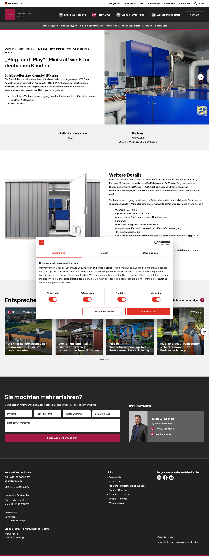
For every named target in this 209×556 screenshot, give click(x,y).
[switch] (87, 299)
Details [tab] (104, 253)
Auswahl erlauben (104, 311)
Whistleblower (116, 502)
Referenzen (184, 3)
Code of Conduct (118, 489)
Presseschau (154, 3)
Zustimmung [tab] (58, 253)
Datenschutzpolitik (118, 494)
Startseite (10, 48)
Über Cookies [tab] (150, 253)
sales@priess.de (13, 480)
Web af (165, 537)
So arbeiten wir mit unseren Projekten (99, 26)
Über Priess (169, 3)
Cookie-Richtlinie (117, 498)
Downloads (129, 3)
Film (141, 3)
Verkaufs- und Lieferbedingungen (126, 485)
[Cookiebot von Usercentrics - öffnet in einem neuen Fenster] (156, 243)
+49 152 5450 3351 (20, 477)
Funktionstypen (49, 26)
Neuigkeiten (114, 3)
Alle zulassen (148, 311)
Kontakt (194, 14)
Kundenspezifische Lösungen (137, 26)
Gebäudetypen (69, 26)
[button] (113, 77)
